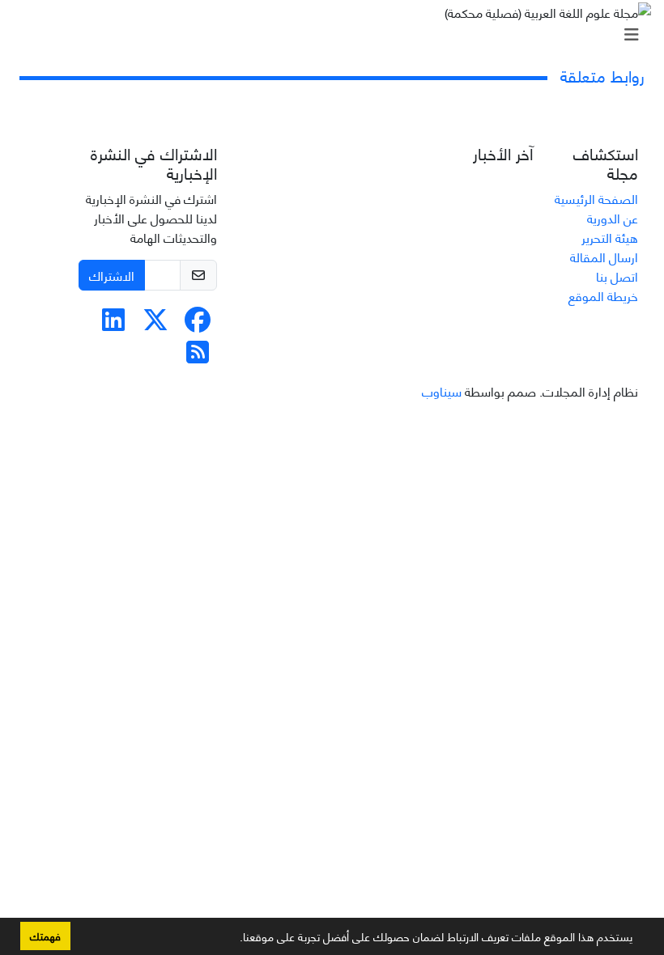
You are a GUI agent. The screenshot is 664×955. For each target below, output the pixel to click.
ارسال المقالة (604, 256)
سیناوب (442, 390)
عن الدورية (612, 217)
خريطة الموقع (603, 295)
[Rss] (197, 355)
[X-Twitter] (155, 323)
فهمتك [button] (45, 935)
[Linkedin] (113, 323)
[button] (234, 939)
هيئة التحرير (609, 236)
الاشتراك (111, 274)
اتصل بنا (617, 275)
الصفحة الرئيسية (596, 198)
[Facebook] (197, 323)
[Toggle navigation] (337, 34)
